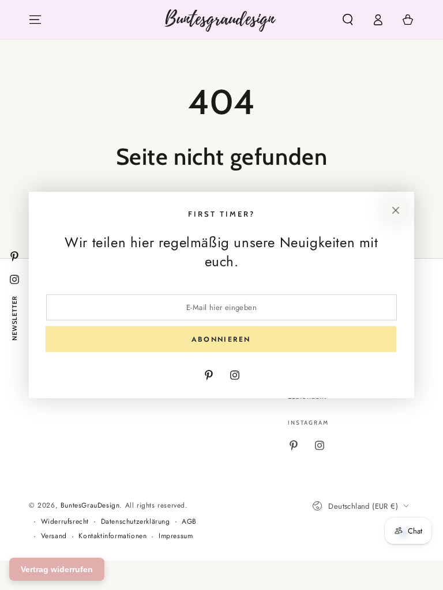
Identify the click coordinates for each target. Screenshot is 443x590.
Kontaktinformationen (112, 536)
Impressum (176, 536)
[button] (348, 19)
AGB (189, 522)
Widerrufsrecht (65, 522)
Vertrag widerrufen (57, 569)
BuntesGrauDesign (90, 505)
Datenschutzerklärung (135, 522)
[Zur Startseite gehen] (222, 19)
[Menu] (35, 19)
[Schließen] (395, 210)
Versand (54, 536)
